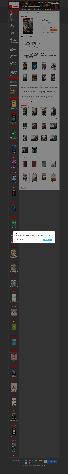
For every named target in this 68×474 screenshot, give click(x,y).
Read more (34, 236)
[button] (19, 239)
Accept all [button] (47, 239)
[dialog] (34, 237)
